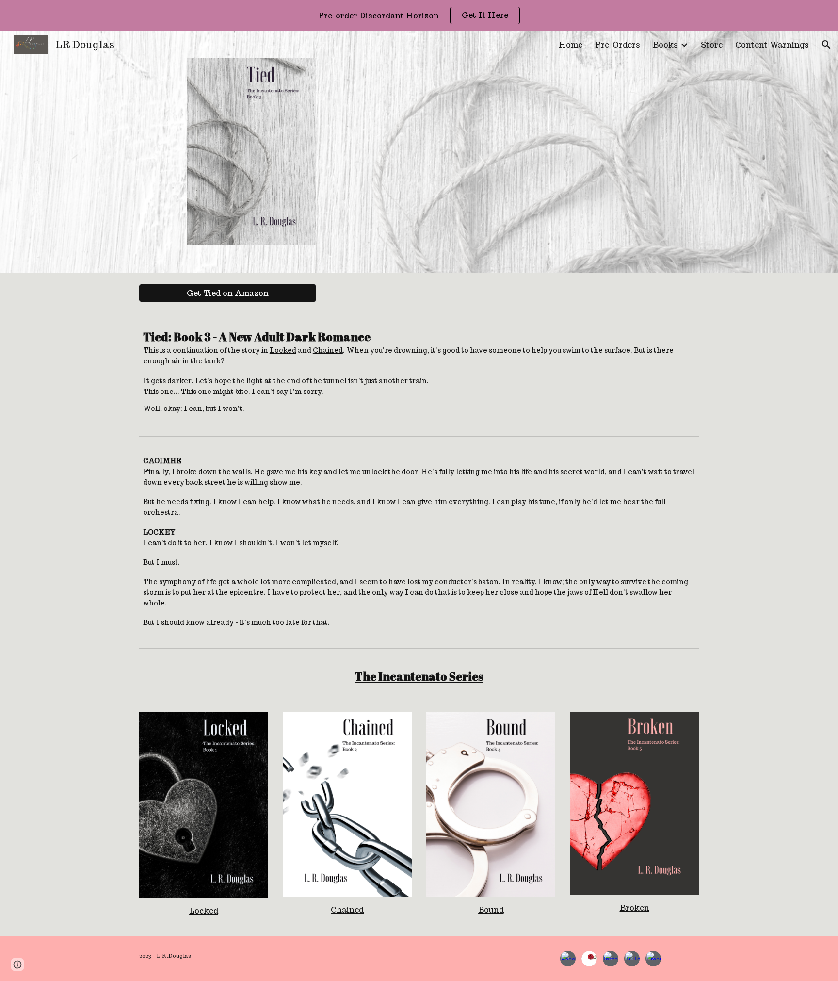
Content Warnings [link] (772, 45)
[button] (826, 44)
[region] (419, 15)
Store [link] (712, 45)
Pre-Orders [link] (617, 45)
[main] (419, 372)
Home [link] (570, 45)
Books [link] (665, 45)
